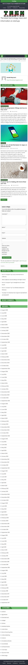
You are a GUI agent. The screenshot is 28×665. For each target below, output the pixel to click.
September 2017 (6, 602)
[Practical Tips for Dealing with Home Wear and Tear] (14, 170)
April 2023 (4, 415)
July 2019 (4, 538)
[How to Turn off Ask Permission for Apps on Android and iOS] (14, 133)
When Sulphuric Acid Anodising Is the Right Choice (14, 279)
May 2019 (4, 544)
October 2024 (5, 365)
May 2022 (4, 447)
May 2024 (4, 380)
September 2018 (6, 567)
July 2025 (4, 345)
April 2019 (4, 547)
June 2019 (4, 541)
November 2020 (5, 497)
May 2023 (4, 412)
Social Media (5, 644)
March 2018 (4, 585)
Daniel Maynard (14, 60)
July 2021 (4, 474)
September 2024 (6, 368)
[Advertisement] (14, 40)
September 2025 (6, 342)
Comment (5, 214)
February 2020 (5, 517)
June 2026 (4, 316)
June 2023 (4, 409)
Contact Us (15, 7)
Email (3, 233)
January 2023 (5, 424)
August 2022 (5, 438)
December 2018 (5, 558)
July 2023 (4, 406)
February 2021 (5, 488)
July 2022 (4, 441)
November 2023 (5, 395)
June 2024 (4, 377)
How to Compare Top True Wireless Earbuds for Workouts (13, 289)
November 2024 (6, 362)
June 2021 (4, 476)
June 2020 (4, 506)
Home (4, 7)
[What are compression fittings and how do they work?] (14, 96)
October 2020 (5, 500)
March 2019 (4, 550)
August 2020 (5, 503)
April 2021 (4, 482)
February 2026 (5, 327)
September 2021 (6, 468)
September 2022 (6, 436)
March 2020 (4, 515)
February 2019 (5, 553)
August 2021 (4, 471)
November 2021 (5, 462)
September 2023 (6, 400)
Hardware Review (4, 106)
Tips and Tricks (4, 180)
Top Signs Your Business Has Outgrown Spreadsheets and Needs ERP (14, 294)
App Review (4, 614)
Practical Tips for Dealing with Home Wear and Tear (13, 182)
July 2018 (4, 573)
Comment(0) (23, 60)
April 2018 (4, 582)
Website (4, 238)
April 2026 (4, 321)
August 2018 (5, 570)
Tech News (3, 143)
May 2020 (4, 509)
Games (3, 623)
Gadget (4, 620)
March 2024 (5, 383)
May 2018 (4, 579)
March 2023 (4, 418)
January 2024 (5, 389)
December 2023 (6, 392)
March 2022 (4, 453)
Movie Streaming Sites (7, 632)
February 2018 (5, 588)
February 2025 (5, 357)
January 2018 (5, 591)
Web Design (5, 655)
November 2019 (5, 526)
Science (4, 638)
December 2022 (6, 427)
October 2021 (5, 465)
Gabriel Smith (14, 111)
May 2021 (4, 479)
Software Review (6, 646)
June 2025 (4, 348)
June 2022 (4, 444)
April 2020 (4, 512)
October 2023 (5, 397)
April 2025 (4, 351)
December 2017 (5, 594)
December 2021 (5, 459)
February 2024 (5, 386)
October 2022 (5, 433)
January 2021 (5, 491)
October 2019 (5, 529)
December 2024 (6, 359)
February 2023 (5, 421)
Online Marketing (6, 635)
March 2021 (4, 485)
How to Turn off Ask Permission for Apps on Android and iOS (14, 145)
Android (4, 611)
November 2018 (5, 561)
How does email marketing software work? (4, 199)
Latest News (5, 629)
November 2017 (5, 596)
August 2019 (5, 535)
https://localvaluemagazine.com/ (15, 80)
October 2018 (5, 564)
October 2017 (5, 599)
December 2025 (6, 333)
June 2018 (4, 576)
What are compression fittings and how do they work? (14, 108)
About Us (9, 7)
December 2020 (6, 494)
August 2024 (5, 371)
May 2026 (4, 319)
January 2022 (5, 456)
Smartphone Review (6, 641)
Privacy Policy (22, 7)
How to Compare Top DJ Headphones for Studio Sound (13, 283)
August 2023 (5, 403)
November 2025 (5, 336)
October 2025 (5, 339)
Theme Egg (21, 661)
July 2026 (4, 313)
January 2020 (5, 520)
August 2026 (5, 310)
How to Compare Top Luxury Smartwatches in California (13, 275)
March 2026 (4, 324)
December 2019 (5, 523)
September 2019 (6, 532)
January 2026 (5, 330)
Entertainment (5, 617)
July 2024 (4, 374)
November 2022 (5, 430)
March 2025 (4, 354)
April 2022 (4, 450)
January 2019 (5, 555)
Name (4, 227)
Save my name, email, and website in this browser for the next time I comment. (5, 250)
